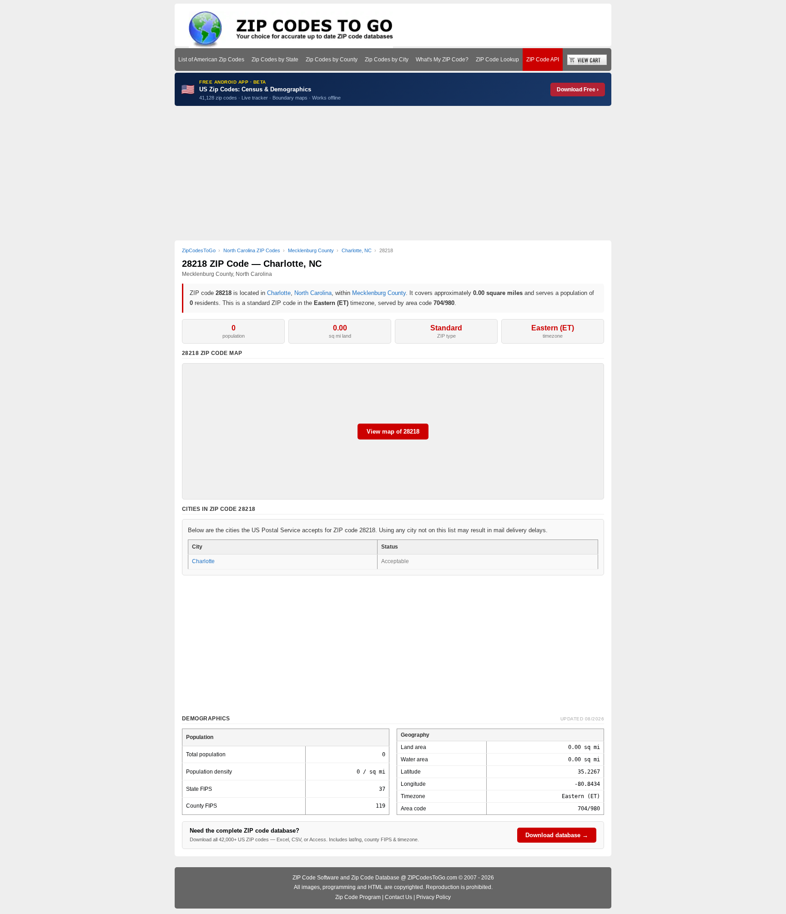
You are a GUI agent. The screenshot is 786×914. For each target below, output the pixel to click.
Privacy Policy (433, 897)
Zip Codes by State (275, 59)
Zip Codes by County (332, 59)
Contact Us (398, 897)
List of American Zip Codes (211, 59)
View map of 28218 (393, 431)
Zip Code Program (358, 897)
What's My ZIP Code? (442, 59)
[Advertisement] (393, 173)
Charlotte (279, 293)
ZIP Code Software (315, 877)
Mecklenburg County (379, 293)
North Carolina (313, 293)
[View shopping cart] (587, 59)
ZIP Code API (542, 59)
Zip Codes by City (386, 59)
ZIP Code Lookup (497, 59)
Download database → (556, 835)
